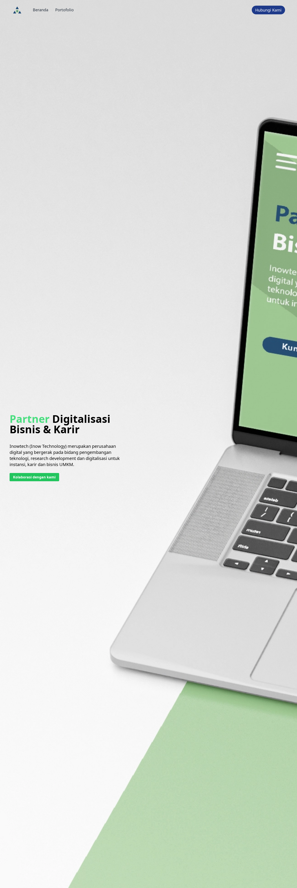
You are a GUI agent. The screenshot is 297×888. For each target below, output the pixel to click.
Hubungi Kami (268, 10)
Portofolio (64, 9)
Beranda (40, 9)
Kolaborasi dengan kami (34, 477)
